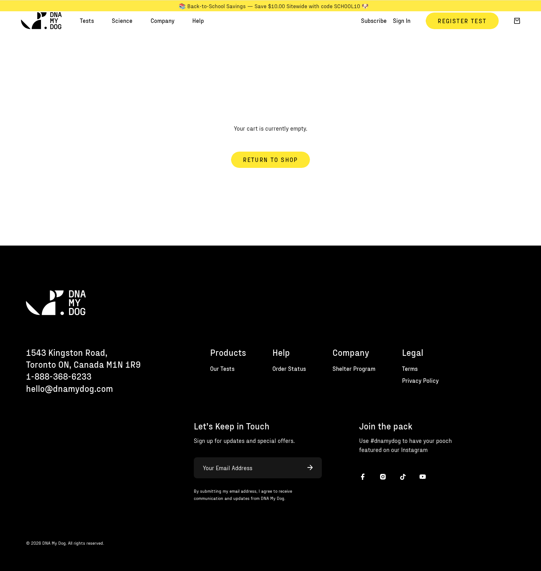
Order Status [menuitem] (289, 368)
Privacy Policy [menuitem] (420, 380)
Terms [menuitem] (410, 368)
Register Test (462, 20)
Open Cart (517, 21)
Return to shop (270, 159)
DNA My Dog (41, 21)
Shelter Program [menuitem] (353, 368)
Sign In (401, 20)
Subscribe (374, 20)
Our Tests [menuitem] (222, 368)
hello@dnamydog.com (69, 388)
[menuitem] (87, 21)
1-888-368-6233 (58, 376)
